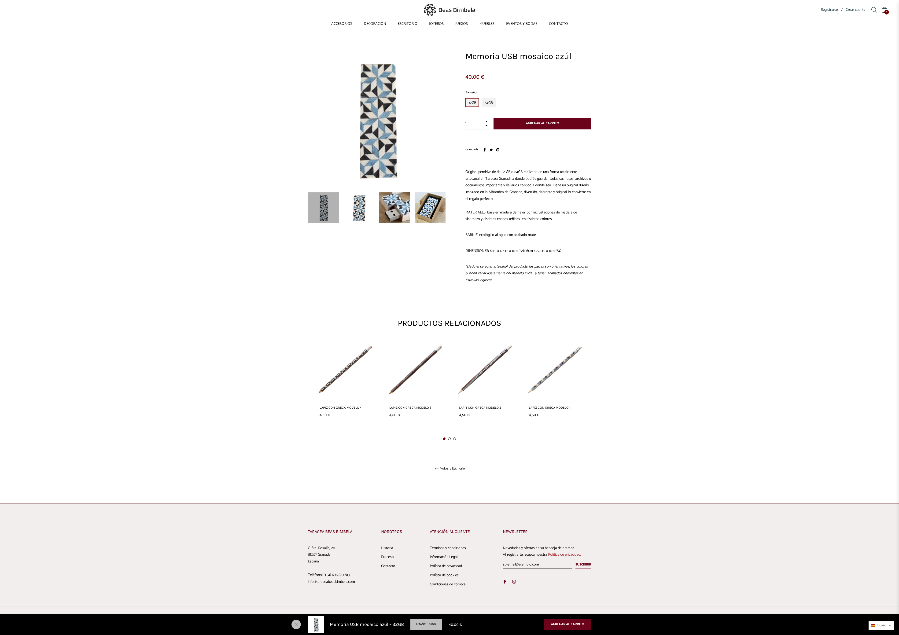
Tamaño (471, 92)
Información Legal (444, 557)
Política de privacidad (446, 566)
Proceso (387, 557)
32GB (472, 103)
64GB (489, 103)
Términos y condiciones (448, 548)
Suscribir (583, 564)
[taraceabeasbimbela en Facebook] (505, 581)
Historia (387, 548)
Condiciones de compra (448, 584)
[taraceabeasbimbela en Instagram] (514, 581)
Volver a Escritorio (452, 469)
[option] (345, 387)
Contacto (388, 566)
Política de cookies (444, 575)
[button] (881, 625)
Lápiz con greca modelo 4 (341, 408)
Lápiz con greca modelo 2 (480, 408)
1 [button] (444, 438)
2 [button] (449, 438)
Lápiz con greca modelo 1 (549, 408)
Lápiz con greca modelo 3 (410, 408)
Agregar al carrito (567, 624)
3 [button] (454, 438)
